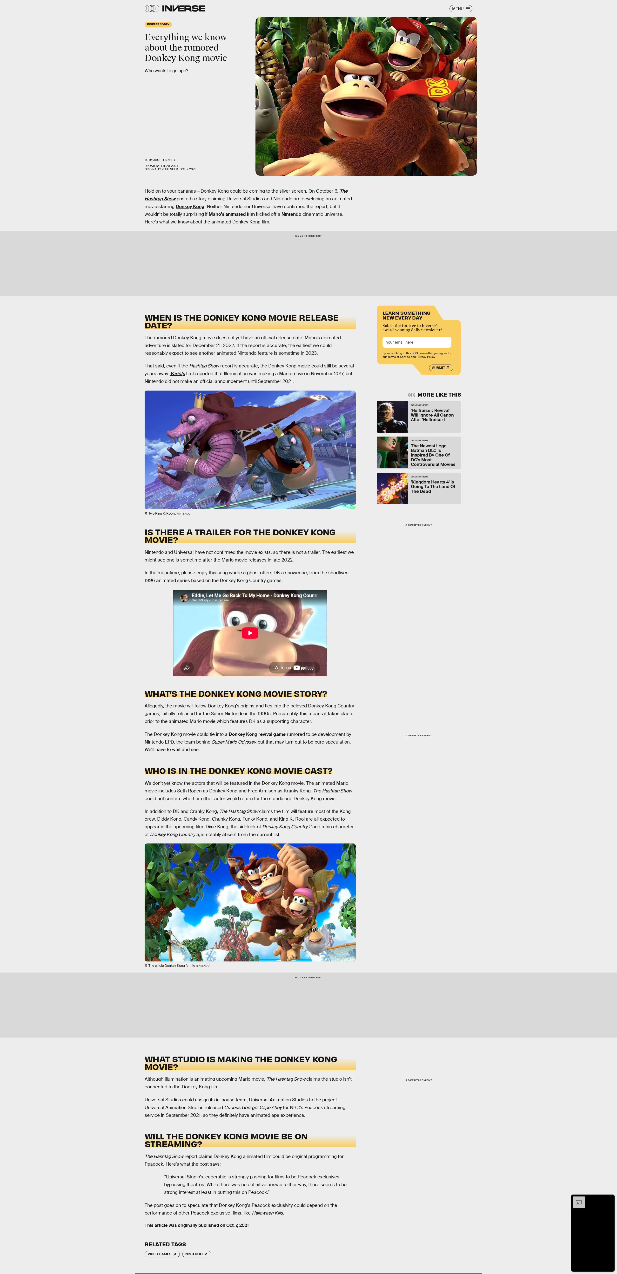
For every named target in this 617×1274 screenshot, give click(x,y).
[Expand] (576, 1199)
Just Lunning (164, 160)
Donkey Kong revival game (257, 734)
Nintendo (291, 214)
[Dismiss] (609, 1199)
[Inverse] (183, 8)
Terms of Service (399, 357)
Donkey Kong (190, 206)
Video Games (159, 1254)
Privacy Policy (425, 357)
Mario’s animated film (232, 214)
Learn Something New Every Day (406, 315)
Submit (438, 368)
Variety (177, 374)
